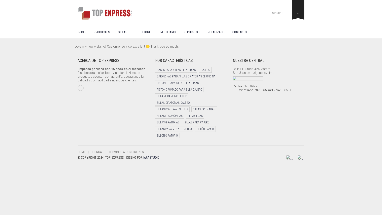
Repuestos (192, 32)
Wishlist (278, 13)
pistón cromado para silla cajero (179, 89)
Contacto (239, 32)
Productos (102, 32)
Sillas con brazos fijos (172, 109)
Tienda (97, 152)
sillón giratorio (167, 135)
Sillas (122, 32)
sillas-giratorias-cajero (173, 102)
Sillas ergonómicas (170, 115)
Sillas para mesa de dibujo (174, 129)
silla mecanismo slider (172, 96)
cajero (205, 69)
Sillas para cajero (197, 122)
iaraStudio (151, 157)
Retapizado (216, 32)
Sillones (146, 32)
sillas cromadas (204, 109)
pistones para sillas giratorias (178, 83)
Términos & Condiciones (126, 152)
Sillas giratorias (168, 122)
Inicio (82, 32)
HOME (81, 152)
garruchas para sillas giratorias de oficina (186, 76)
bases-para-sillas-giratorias (176, 69)
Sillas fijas (195, 115)
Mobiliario (168, 32)
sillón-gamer (205, 129)
